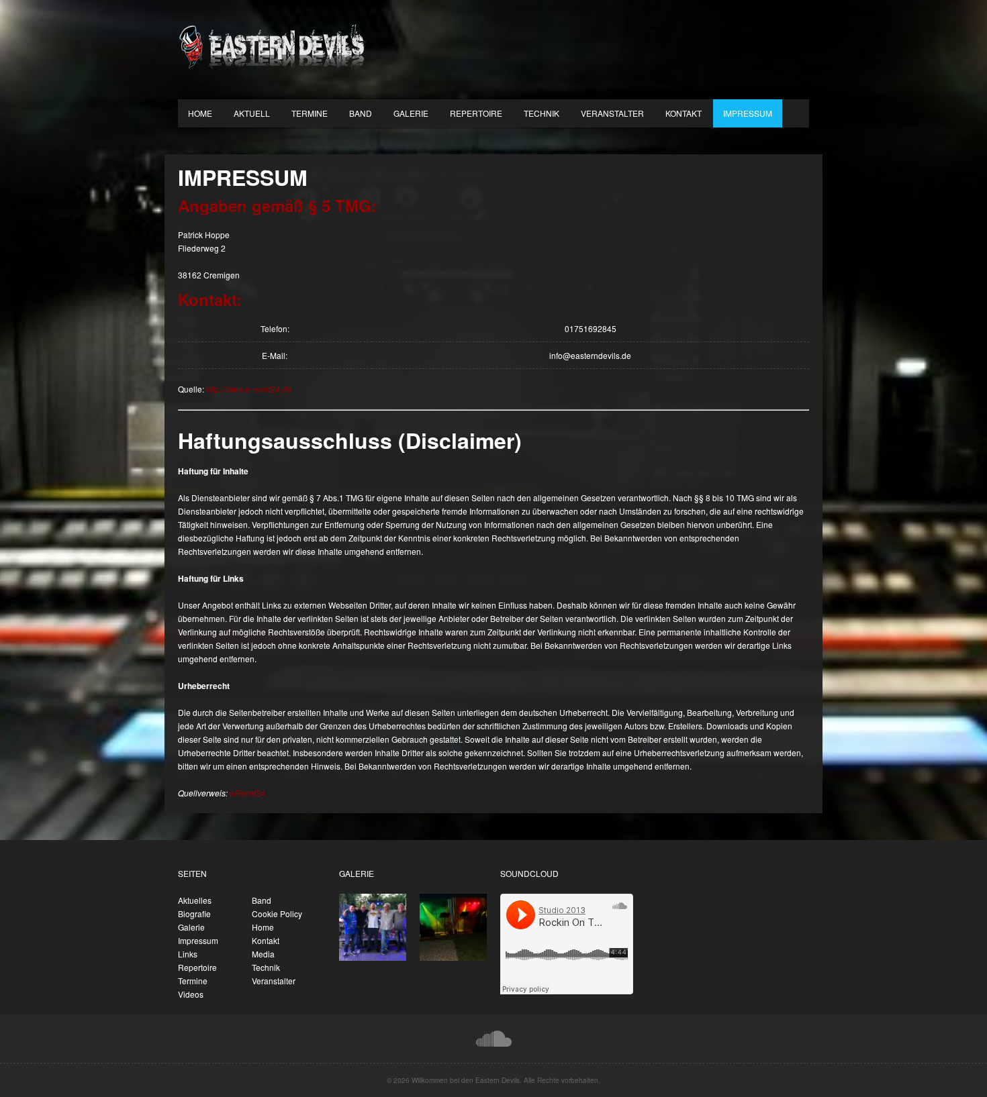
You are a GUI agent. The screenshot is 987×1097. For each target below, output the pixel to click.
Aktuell (252, 113)
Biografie (194, 913)
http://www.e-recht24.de (248, 389)
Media (263, 953)
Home (200, 113)
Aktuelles (194, 900)
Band (360, 113)
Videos (190, 994)
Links (187, 953)
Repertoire (476, 113)
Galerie (410, 113)
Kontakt (683, 113)
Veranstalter (612, 113)
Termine (309, 113)
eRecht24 (247, 792)
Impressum (747, 113)
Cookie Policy (277, 913)
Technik (541, 113)
